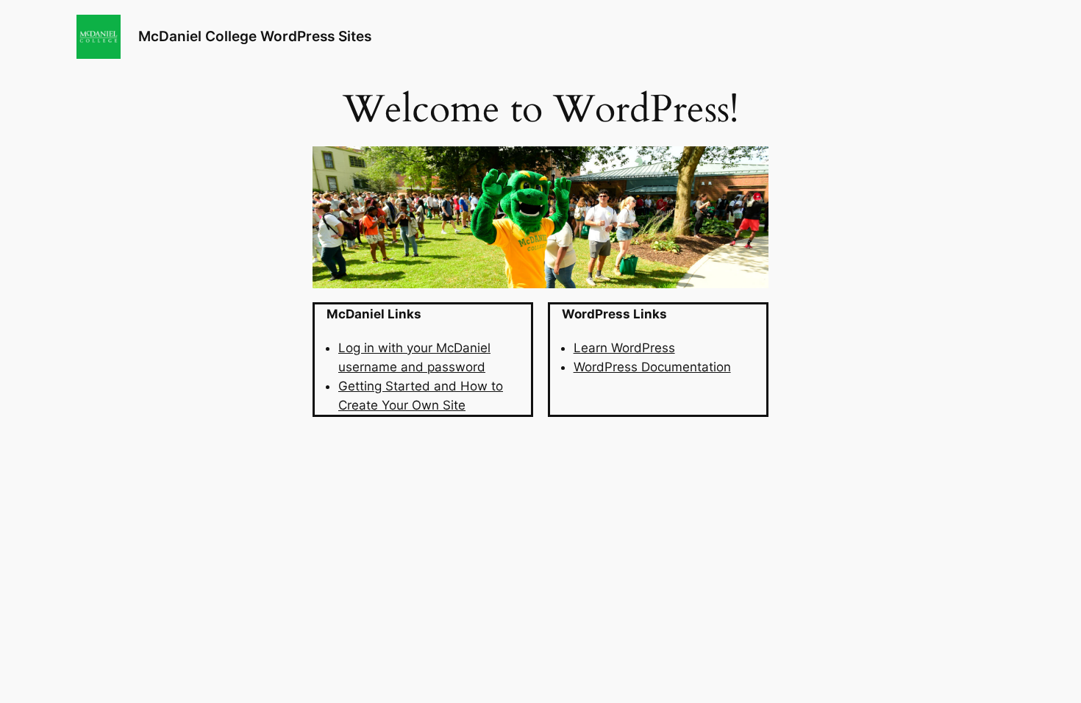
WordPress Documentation (652, 367)
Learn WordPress (624, 347)
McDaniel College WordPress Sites (254, 36)
